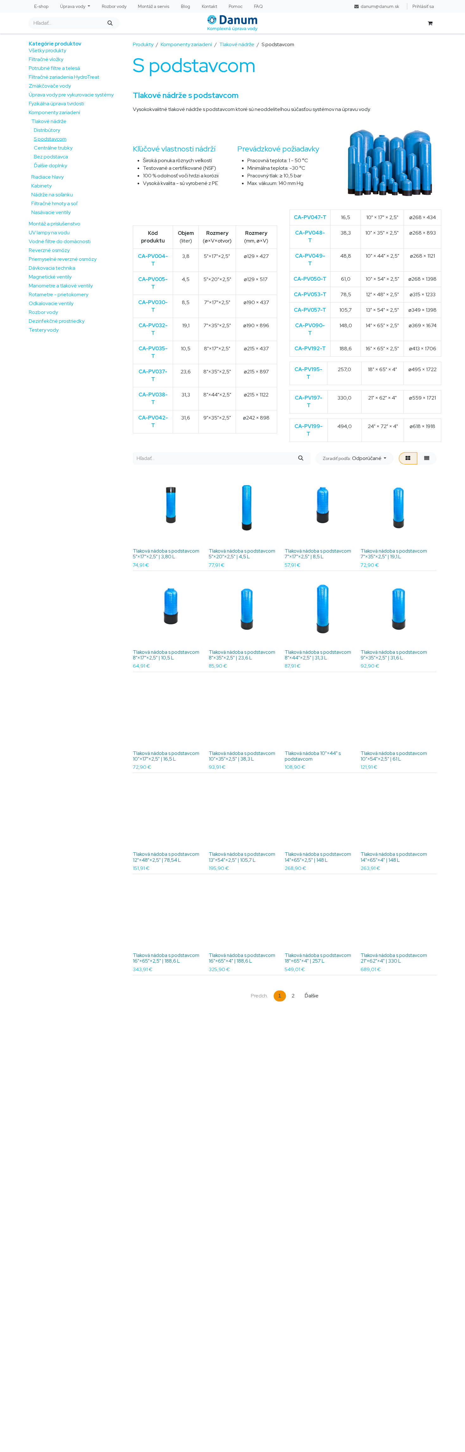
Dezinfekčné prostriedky (56, 321)
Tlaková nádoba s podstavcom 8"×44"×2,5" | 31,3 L (318, 655)
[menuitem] (41, 6)
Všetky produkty (47, 50)
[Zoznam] (427, 458)
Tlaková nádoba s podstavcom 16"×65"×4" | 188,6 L (242, 958)
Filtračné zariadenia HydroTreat (64, 77)
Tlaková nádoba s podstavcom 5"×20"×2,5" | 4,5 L (242, 554)
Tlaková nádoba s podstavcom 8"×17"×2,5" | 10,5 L (166, 655)
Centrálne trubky (53, 147)
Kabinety (41, 185)
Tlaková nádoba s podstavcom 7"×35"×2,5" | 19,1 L (394, 554)
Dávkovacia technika (52, 268)
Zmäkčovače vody (50, 86)
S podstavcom (50, 139)
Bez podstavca (51, 156)
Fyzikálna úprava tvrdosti (56, 103)
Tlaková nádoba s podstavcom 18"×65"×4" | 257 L (318, 958)
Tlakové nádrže (48, 121)
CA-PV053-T (310, 294)
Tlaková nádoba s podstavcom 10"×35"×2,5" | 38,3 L (242, 756)
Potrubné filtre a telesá (54, 68)
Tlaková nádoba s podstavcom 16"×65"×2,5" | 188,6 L (166, 958)
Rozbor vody (43, 312)
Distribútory (47, 130)
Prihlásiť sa (423, 6)
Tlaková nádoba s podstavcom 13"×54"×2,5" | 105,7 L (242, 857)
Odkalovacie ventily (51, 303)
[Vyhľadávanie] (110, 23)
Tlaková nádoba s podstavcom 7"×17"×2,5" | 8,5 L (318, 554)
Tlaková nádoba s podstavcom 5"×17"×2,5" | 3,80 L (166, 554)
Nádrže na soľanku (52, 194)
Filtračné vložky (46, 59)
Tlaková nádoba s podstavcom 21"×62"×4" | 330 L (394, 958)
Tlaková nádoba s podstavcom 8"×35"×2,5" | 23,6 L (242, 655)
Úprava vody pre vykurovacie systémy (71, 94)
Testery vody (44, 330)
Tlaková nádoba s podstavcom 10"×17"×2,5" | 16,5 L (166, 756)
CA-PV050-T (310, 279)
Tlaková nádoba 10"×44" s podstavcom (313, 756)
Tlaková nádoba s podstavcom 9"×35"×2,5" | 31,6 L (394, 655)
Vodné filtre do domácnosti (59, 241)
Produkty (143, 44)
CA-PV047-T (310, 217)
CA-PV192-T (310, 348)
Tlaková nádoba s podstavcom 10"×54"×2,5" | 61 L (394, 756)
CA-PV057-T (310, 310)
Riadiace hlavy (47, 177)
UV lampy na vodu (49, 232)
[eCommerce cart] (430, 23)
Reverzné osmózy (49, 250)
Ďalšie (312, 995)
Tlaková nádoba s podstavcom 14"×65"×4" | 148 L (394, 857)
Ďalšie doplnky (50, 165)
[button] (354, 458)
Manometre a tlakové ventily (61, 285)
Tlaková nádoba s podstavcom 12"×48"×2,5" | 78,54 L (166, 857)
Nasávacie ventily (51, 212)
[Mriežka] (408, 458)
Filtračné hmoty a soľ (54, 203)
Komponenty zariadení (54, 112)
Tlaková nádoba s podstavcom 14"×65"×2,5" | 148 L (318, 857)
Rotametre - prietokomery (58, 294)
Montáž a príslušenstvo (54, 223)
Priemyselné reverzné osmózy (62, 259)
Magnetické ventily (50, 276)
